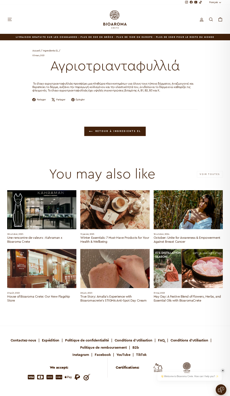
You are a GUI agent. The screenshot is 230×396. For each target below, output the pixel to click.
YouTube (123, 355)
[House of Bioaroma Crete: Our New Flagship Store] (41, 268)
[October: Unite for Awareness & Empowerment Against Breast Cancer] (188, 209)
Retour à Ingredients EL (117, 131)
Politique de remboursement (103, 347)
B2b (135, 347)
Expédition (50, 340)
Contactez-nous (23, 340)
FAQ (161, 340)
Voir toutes (210, 174)
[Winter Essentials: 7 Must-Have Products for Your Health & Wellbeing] (115, 209)
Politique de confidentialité (87, 340)
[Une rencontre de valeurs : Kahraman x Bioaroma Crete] (41, 209)
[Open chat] (221, 389)
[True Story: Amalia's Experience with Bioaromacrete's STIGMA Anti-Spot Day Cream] (115, 268)
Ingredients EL (50, 50)
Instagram (80, 355)
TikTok (141, 355)
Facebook (103, 355)
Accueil (36, 50)
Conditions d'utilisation (133, 340)
